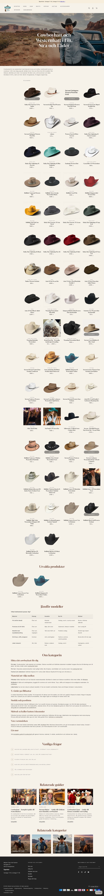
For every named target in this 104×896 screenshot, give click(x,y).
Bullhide (43, 724)
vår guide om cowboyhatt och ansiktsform (23, 707)
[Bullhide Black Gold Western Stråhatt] (91, 508)
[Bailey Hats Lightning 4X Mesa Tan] (91, 240)
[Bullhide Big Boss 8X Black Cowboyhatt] (52, 539)
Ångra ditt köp (32, 878)
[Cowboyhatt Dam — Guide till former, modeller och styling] (80, 797)
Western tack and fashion (13, 886)
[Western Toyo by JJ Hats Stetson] (72, 122)
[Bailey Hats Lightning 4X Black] (32, 240)
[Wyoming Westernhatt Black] (72, 328)
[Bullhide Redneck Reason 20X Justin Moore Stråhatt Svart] (32, 477)
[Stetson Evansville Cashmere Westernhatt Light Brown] (52, 387)
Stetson (13, 724)
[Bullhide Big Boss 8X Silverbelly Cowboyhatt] (32, 539)
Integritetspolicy (18, 888)
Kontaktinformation (9, 890)
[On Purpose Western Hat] (52, 416)
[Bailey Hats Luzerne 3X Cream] (72, 210)
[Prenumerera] (99, 866)
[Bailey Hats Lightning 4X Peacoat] (32, 151)
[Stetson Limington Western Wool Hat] (32, 122)
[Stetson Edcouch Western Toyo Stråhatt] (72, 387)
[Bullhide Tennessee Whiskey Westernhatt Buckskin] (32, 446)
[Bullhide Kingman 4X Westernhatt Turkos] (72, 357)
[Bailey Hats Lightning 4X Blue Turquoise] (52, 151)
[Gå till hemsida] (7, 8)
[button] (89, 8)
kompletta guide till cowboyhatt (22, 734)
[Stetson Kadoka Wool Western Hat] (52, 92)
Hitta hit (30, 869)
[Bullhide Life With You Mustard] (32, 210)
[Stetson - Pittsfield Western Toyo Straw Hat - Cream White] (91, 416)
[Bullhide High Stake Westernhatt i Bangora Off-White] (32, 508)
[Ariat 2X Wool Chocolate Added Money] (91, 269)
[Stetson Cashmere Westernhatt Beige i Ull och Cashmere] (91, 446)
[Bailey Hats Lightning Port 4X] (52, 240)
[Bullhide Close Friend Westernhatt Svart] (52, 446)
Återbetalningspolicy (28, 888)
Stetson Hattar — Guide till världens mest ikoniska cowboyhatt (51, 810)
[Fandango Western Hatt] (72, 151)
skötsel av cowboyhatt (55, 717)
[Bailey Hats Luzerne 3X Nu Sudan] (32, 92)
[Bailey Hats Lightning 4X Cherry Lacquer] (91, 122)
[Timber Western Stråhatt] (32, 269)
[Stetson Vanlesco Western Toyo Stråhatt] (32, 387)
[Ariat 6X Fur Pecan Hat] (52, 269)
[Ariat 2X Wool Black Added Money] (32, 298)
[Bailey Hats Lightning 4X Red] (72, 240)
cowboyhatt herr (77, 669)
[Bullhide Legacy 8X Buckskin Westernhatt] (72, 477)
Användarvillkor (38, 888)
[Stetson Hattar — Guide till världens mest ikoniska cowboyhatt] (52, 797)
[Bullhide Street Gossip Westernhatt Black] (52, 181)
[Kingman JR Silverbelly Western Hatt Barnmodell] (72, 298)
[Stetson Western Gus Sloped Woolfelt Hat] (91, 92)
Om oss (30, 866)
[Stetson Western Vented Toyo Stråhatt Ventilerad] (32, 357)
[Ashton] (52, 122)
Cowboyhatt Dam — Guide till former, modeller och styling (78, 810)
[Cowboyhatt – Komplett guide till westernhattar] (24, 797)
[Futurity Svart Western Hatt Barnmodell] (91, 298)
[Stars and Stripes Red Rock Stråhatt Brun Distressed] (52, 357)
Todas (11, 892)
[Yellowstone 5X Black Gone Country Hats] (72, 416)
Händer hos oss (32, 871)
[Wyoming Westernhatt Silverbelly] (52, 298)
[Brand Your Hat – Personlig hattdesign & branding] (52, 328)
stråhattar (14, 684)
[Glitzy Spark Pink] (32, 416)
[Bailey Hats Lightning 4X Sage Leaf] (91, 210)
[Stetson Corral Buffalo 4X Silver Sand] (91, 328)
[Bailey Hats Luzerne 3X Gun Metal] (52, 210)
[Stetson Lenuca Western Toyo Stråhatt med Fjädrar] (91, 357)
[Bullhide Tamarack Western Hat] (32, 181)
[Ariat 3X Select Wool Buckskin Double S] (72, 269)
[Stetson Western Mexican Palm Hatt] (72, 446)
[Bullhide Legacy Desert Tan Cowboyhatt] (72, 508)
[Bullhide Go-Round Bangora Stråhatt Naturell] (52, 508)
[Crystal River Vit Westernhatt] (91, 151)
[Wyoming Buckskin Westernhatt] (32, 328)
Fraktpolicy (45, 888)
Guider (30, 874)
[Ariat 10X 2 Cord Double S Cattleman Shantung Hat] (91, 387)
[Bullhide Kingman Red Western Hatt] (91, 181)
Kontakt (30, 876)
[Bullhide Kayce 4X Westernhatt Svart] (91, 477)
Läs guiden (14, 821)
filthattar (85, 679)
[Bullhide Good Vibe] (72, 181)
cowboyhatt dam (33, 666)
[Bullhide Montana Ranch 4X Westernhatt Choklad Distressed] (52, 477)
